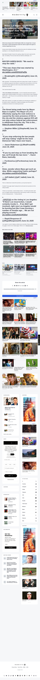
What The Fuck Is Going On (10, 422)
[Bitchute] (24, 675)
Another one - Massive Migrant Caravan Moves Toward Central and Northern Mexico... (19, 255)
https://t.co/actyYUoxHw (12, 124)
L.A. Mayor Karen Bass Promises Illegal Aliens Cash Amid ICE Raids (7, 272)
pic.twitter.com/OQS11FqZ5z (14, 72)
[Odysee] (29, 675)
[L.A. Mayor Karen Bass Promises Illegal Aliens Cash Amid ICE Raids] (7, 267)
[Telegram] (13, 675)
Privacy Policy (14, 667)
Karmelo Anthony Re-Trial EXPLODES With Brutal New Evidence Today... (31, 255)
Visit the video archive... (8, 448)
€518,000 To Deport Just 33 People (12, 531)
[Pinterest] (33, 675)
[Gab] (15, 675)
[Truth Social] (22, 675)
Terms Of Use (20, 667)
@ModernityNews (29, 225)
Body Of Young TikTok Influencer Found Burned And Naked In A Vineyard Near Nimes (12, 578)
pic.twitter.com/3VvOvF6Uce (14, 173)
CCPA (27, 667)
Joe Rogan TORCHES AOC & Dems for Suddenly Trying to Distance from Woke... (19, 242)
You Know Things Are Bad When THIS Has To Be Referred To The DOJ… (12, 513)
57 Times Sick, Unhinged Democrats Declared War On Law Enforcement (31, 272)
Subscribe (10, 562)
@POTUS (7, 200)
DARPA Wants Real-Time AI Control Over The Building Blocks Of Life (12, 573)
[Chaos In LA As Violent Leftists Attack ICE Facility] (19, 267)
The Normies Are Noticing (11, 429)
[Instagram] (8, 675)
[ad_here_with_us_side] (29, 423)
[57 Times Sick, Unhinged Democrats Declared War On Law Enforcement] (31, 267)
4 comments (16, 33)
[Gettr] (17, 675)
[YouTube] (6, 675)
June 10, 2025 (8, 147)
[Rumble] (20, 675)
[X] (4, 675)
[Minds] (27, 675)
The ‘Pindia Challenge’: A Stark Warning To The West (12, 596)
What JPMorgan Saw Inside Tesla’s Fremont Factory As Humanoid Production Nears (12, 591)
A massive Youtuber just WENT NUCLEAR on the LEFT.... (31, 242)
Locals (5, 225)
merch (17, 225)
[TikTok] (10, 675)
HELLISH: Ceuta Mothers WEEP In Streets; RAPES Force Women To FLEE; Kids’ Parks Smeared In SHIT (12, 584)
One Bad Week (10, 536)
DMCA (24, 667)
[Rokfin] (31, 675)
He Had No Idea (11, 444)
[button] (3, 15)
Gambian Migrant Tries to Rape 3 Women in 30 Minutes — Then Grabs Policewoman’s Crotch (12, 525)
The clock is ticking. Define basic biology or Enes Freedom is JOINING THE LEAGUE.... (8, 242)
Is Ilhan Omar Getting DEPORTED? (12, 519)
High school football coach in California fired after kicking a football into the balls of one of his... (8, 255)
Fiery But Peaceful (8, 22)
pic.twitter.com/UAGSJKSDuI (14, 215)
